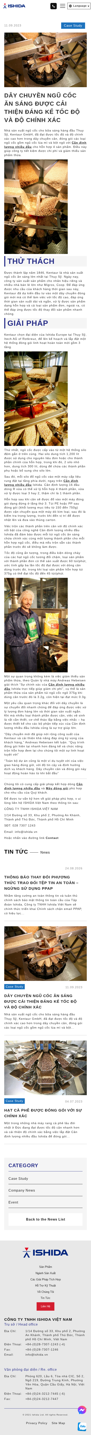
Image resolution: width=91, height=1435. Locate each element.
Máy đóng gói (57, 788)
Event (13, 1202)
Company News (17, 867)
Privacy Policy (36, 1423)
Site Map (58, 1423)
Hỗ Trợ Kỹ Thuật (45, 1285)
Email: (9, 1354)
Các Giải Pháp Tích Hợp (45, 1279)
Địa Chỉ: (10, 1331)
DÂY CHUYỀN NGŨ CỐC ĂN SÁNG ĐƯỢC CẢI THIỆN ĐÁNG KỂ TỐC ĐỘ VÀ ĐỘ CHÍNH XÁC (40, 1001)
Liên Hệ (45, 1306)
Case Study (73, 25)
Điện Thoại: (13, 1344)
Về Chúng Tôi (45, 1291)
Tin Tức (45, 1298)
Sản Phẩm (45, 1266)
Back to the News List (45, 1219)
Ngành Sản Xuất (46, 1273)
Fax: (7, 1349)
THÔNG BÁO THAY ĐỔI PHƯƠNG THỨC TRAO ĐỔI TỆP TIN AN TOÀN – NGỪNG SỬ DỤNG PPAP (41, 883)
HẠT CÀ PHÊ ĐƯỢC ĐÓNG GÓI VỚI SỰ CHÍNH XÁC (43, 1113)
